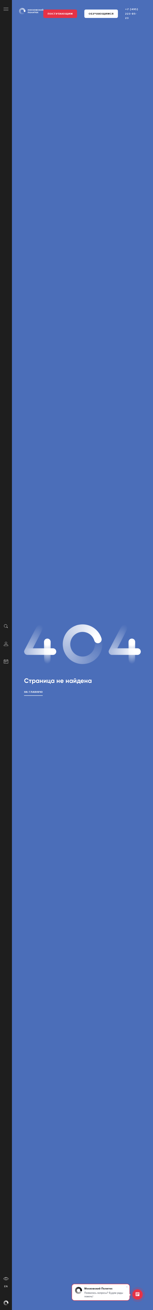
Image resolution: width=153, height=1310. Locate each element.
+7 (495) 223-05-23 (131, 13)
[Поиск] (6, 626)
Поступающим (60, 13)
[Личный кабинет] (6, 643)
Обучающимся (101, 13)
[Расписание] (6, 661)
